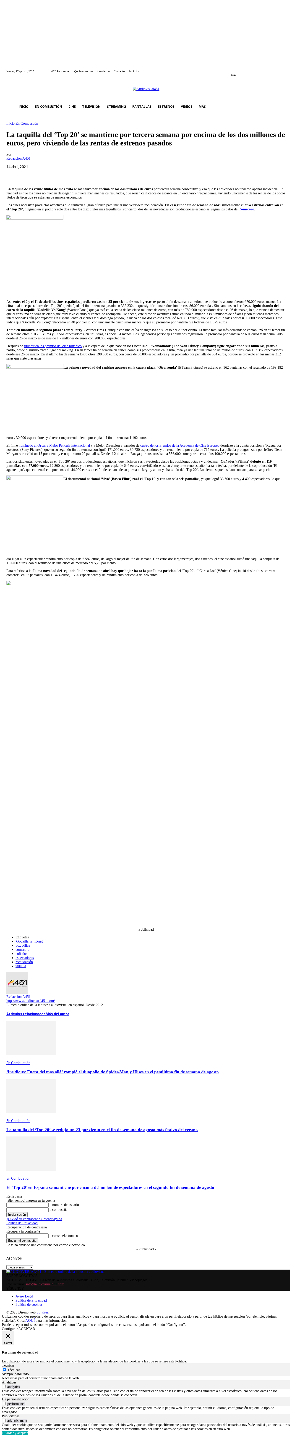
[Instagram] (237, 68)
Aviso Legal (24, 1296)
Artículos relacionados (26, 1014)
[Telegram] (96, 173)
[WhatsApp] (46, 173)
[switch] (4, 1386)
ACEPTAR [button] (26, 1329)
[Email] (79, 173)
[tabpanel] (146, 1378)
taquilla (21, 966)
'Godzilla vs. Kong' (29, 941)
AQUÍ (30, 1320)
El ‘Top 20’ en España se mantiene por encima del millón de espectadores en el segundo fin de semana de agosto (110, 1187)
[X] (30, 173)
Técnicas (13, 1370)
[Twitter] (248, 68)
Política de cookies (29, 1304)
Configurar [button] (10, 1329)
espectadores (25, 958)
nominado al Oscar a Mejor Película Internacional (54, 445)
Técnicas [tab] (8, 1365)
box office (23, 945)
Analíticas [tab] (9, 1382)
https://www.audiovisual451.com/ (30, 1001)
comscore (22, 949)
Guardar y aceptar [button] (15, 1433)
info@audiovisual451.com (45, 1284)
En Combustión (27, 123)
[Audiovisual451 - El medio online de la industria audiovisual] (146, 91)
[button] (280, 106)
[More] (112, 174)
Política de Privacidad (22, 1223)
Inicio (10, 123)
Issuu (233, 75)
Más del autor (57, 1014)
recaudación (24, 962)
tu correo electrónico (63, 1236)
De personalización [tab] (15, 1399)
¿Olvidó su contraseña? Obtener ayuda (34, 1219)
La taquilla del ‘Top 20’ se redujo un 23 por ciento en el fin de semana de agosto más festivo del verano (102, 1129)
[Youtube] (253, 68)
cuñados (21, 954)
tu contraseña (58, 1209)
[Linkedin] (242, 68)
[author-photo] (17, 992)
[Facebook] (232, 68)
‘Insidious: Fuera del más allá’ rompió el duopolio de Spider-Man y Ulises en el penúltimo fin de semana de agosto (112, 1071)
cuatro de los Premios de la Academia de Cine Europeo (179, 445)
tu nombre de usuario (64, 1205)
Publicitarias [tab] (10, 1416)
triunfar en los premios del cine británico (53, 346)
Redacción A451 (18, 158)
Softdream (43, 1312)
